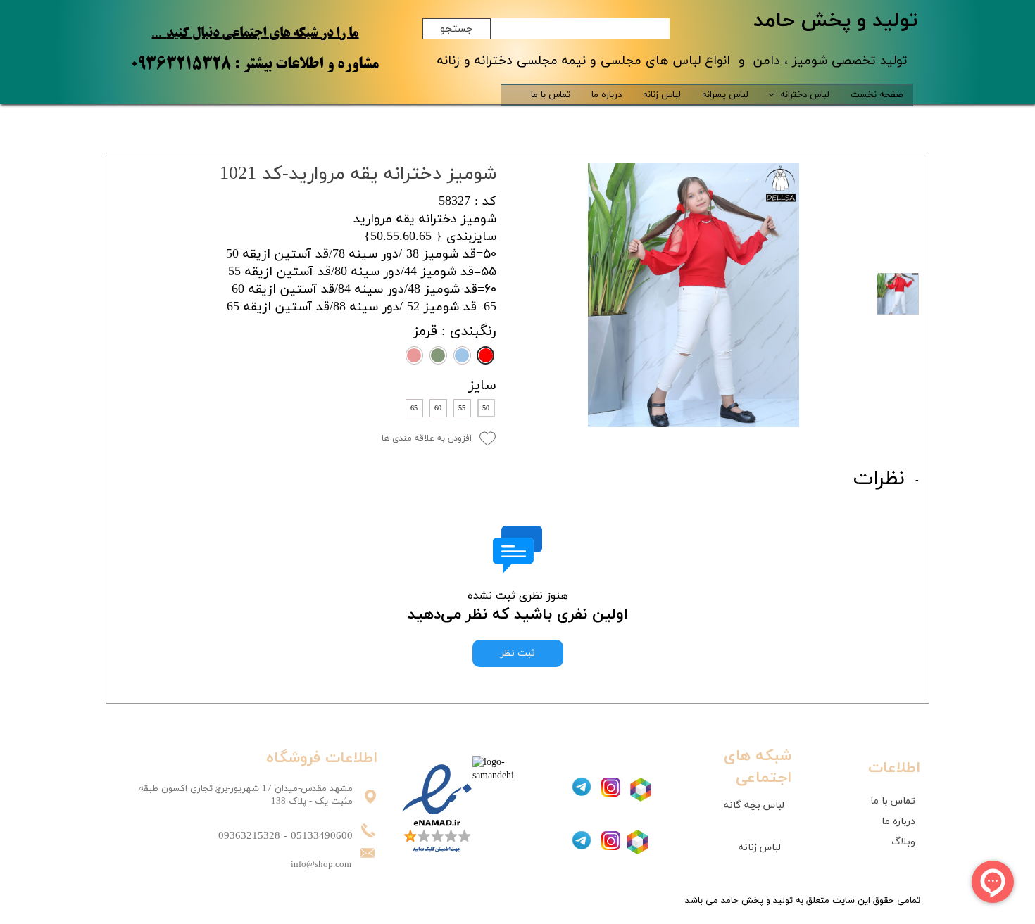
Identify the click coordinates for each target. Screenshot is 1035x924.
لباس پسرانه (725, 95)
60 (437, 408)
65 (414, 408)
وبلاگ (903, 842)
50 (485, 408)
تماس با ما (550, 95)
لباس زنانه (662, 95)
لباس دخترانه (804, 95)
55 (461, 408)
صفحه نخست (877, 95)
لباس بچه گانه (754, 805)
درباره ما (606, 95)
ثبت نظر (518, 653)
